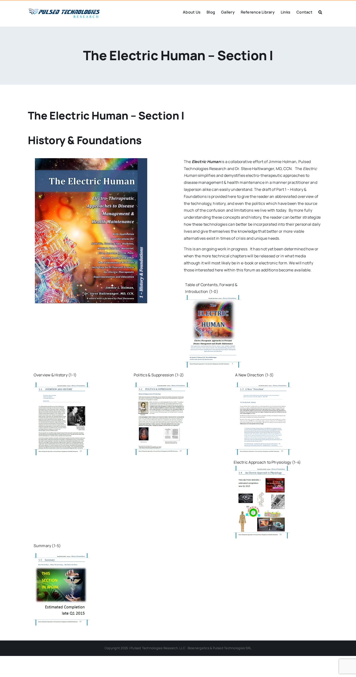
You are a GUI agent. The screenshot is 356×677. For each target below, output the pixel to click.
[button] (320, 11)
